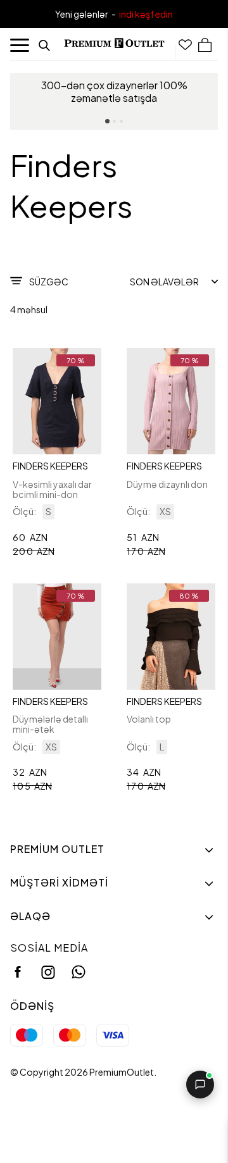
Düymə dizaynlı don (167, 484)
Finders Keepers (50, 465)
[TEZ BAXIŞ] (57, 401)
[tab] (107, 121)
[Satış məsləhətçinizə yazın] (200, 1084)
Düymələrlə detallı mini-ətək (50, 724)
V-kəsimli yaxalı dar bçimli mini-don (52, 489)
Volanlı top (149, 719)
